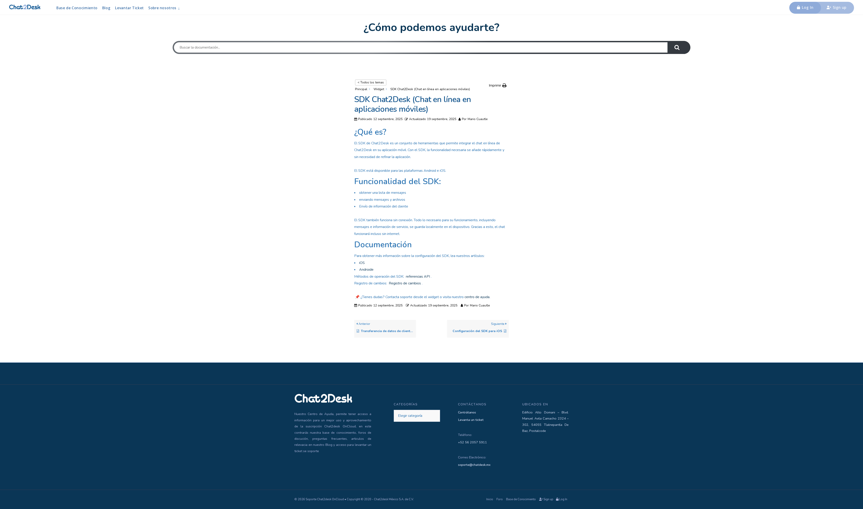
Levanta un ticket (471, 419)
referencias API (418, 276)
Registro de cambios (405, 283)
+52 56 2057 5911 (472, 442)
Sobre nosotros (162, 7)
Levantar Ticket (129, 7)
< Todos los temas (371, 82)
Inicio (489, 499)
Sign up (839, 7)
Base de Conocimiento (77, 7)
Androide (366, 269)
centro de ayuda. (477, 297)
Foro (499, 499)
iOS (362, 262)
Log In (807, 7)
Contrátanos (467, 412)
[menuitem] (164, 7)
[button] (498, 85)
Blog (106, 7)
